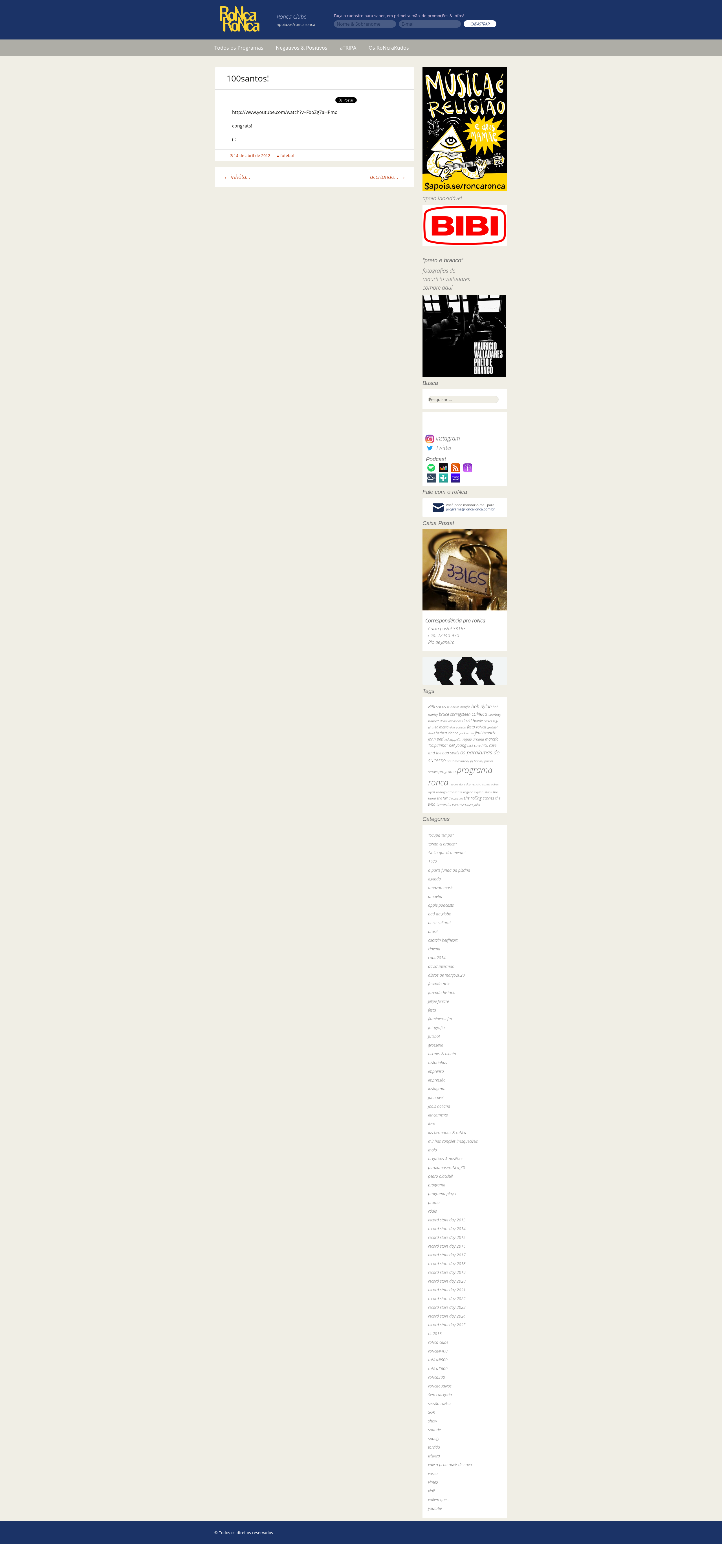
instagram (436, 1088)
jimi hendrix (485, 732)
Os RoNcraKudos (389, 47)
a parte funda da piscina (449, 870)
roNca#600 (438, 1368)
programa (447, 771)
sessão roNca (439, 1403)
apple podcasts (441, 905)
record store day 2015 (447, 1237)
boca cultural (439, 922)
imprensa (436, 1071)
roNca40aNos (440, 1386)
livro (431, 1123)
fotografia (436, 1027)
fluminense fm (440, 1018)
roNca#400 (438, 1351)
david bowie (472, 720)
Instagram (447, 438)
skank (488, 792)
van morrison (462, 804)
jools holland (439, 1106)
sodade (434, 1429)
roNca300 (436, 1377)
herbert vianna (447, 733)
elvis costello (458, 727)
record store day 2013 (447, 1220)
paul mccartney (458, 761)
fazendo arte (438, 983)
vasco (433, 1473)
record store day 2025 (447, 1324)
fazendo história (441, 992)
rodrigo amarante (449, 792)
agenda (434, 879)
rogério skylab (473, 792)
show (432, 1421)
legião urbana (473, 739)
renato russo (481, 784)
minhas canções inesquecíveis (453, 1141)
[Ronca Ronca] (239, 20)
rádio (432, 1211)
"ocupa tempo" (441, 835)
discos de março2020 (446, 975)
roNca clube (438, 1342)
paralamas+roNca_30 (446, 1167)
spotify (433, 1438)
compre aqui (437, 287)
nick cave (473, 745)
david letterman (441, 966)
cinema (434, 948)
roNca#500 (438, 1359)
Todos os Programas (238, 47)
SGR (431, 1412)
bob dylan (481, 706)
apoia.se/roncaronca (296, 24)
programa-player (442, 1193)
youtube (435, 1508)
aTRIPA (348, 47)
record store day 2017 (447, 1254)
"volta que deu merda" (447, 852)
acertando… (388, 176)
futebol (287, 155)
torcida (434, 1447)
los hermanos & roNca (447, 1132)
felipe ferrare (438, 1001)
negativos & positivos (445, 1158)
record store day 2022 (447, 1298)
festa (432, 1010)
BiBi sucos (437, 706)
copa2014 (437, 957)
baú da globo (439, 914)
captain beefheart (442, 940)
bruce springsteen (454, 714)
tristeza (434, 1456)
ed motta (441, 727)
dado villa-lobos (450, 721)
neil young (457, 745)
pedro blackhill (440, 1176)
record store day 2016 (447, 1246)
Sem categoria (440, 1394)
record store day (460, 784)
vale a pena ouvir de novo (450, 1464)
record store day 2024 (447, 1316)
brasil (432, 931)
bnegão (465, 707)
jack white (466, 733)
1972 (432, 861)
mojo (432, 1150)
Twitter (443, 447)
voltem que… (438, 1499)
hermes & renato (442, 1053)
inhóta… (237, 176)
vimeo (433, 1482)
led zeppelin (452, 739)
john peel (435, 739)
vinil (431, 1491)
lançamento (438, 1115)
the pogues (456, 798)
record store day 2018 (447, 1263)
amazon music (440, 887)
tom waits (444, 804)
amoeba (435, 896)
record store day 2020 (447, 1281)
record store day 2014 (447, 1228)
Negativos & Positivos (301, 47)
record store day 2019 (447, 1272)
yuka (477, 804)
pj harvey (476, 761)
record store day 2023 (447, 1307)
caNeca (479, 713)
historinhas (437, 1062)
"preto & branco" (442, 844)
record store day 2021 (447, 1289)
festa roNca (476, 727)
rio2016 (435, 1333)
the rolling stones (479, 798)
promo (434, 1202)
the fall (442, 798)
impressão (437, 1080)
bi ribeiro (453, 707)
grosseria (435, 1045)
